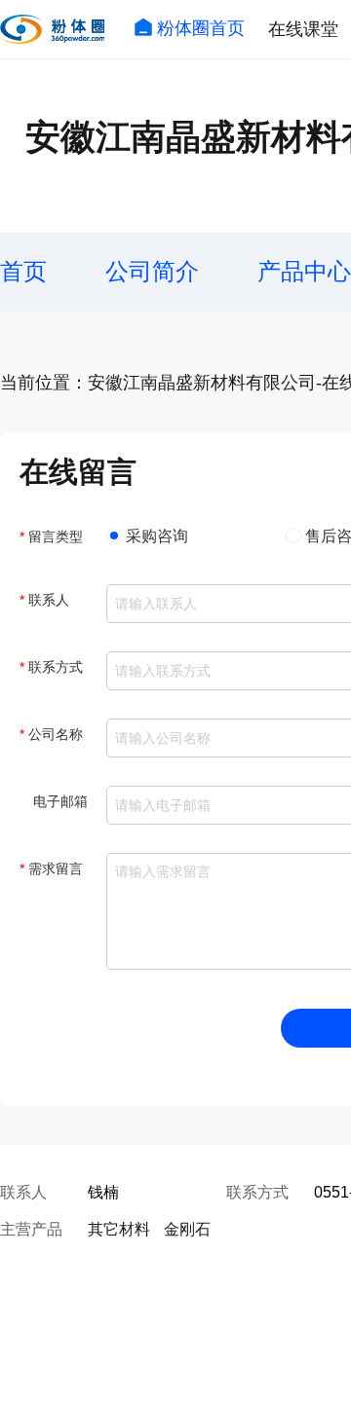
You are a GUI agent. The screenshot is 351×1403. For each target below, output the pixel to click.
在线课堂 (303, 29)
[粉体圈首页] (52, 29)
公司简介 (152, 271)
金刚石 (187, 1229)
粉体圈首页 (201, 28)
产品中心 (304, 271)
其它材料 (119, 1229)
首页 (23, 271)
